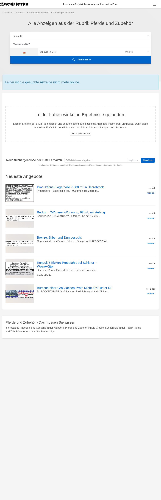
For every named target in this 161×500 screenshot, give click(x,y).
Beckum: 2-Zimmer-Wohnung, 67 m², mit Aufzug (71, 212)
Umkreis (129, 52)
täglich (132, 160)
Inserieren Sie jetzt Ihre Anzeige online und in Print (90, 4)
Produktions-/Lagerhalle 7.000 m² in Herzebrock (70, 187)
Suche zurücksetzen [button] (80, 133)
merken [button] (151, 193)
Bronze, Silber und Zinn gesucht (59, 237)
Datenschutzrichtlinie (60, 165)
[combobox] (80, 44)
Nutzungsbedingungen (77, 165)
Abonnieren (148, 160)
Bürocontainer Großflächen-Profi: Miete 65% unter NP (74, 288)
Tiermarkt (17, 36)
